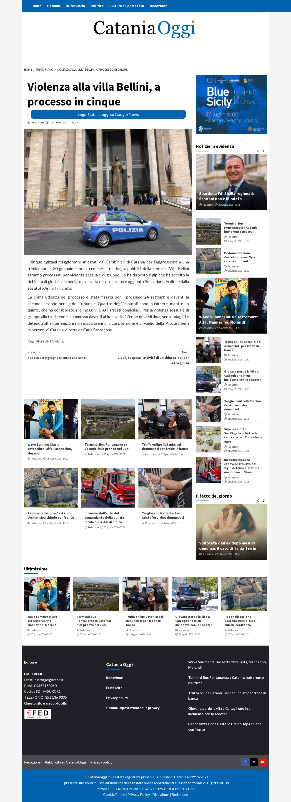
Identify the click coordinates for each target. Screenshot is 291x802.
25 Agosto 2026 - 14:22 (57, 458)
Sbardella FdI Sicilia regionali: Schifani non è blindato (226, 196)
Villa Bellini (43, 341)
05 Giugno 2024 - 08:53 (64, 122)
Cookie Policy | (115, 794)
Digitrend (215, 783)
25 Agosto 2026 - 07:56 (114, 527)
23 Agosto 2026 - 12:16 (238, 481)
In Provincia (75, 5)
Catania (53, 5)
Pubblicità (114, 688)
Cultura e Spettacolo (126, 5)
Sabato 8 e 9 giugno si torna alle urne (57, 355)
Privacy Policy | (140, 794)
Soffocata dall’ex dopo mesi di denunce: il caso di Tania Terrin (227, 545)
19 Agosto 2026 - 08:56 (229, 554)
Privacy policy (117, 698)
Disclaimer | (162, 794)
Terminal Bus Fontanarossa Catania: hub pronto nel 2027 (107, 446)
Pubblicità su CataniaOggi (65, 762)
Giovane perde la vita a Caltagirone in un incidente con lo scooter (242, 375)
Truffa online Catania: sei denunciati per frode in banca (165, 446)
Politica (97, 5)
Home (36, 5)
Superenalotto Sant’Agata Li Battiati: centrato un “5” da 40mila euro (243, 435)
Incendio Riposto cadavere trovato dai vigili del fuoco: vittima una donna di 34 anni (241, 465)
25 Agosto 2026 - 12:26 (238, 389)
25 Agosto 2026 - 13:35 (114, 454)
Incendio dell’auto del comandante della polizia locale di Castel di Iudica (104, 517)
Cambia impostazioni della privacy (133, 708)
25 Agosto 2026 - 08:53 (229, 204)
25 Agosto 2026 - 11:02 (57, 523)
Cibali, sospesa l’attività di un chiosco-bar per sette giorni (153, 357)
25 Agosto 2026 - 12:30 (172, 454)
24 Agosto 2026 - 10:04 (238, 450)
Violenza (58, 341)
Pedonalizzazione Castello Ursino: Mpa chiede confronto (51, 515)
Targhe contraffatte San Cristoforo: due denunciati (163, 515)
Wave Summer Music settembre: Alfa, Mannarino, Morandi (50, 448)
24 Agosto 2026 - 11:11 (172, 523)
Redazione (158, 5)
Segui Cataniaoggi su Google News (108, 114)
